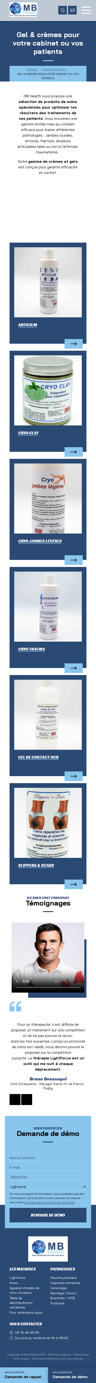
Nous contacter (26, 1323)
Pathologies (62, 1269)
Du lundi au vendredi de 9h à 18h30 (41, 1338)
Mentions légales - (61, 1354)
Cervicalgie (58, 1288)
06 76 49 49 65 (27, 1332)
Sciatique (57, 1303)
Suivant (26, 1099)
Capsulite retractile (65, 1283)
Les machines (23, 1269)
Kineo (14, 1283)
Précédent (15, 1099)
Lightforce (17, 1278)
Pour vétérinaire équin (26, 1312)
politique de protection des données (49, 1202)
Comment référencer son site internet (57, 1358)
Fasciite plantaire (63, 1278)
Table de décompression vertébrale (21, 1302)
